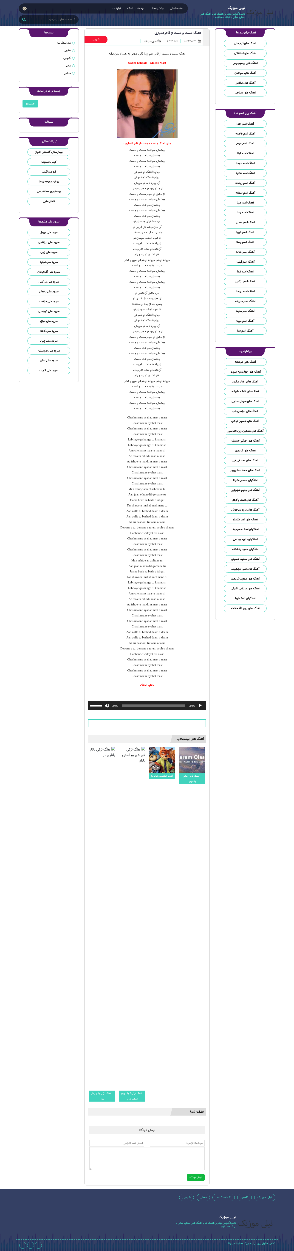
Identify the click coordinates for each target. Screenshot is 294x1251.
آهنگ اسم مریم (245, 143)
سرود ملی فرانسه (49, 301)
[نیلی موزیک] (260, 13)
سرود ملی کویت (49, 370)
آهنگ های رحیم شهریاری (245, 490)
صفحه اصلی (176, 8)
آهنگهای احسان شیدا (245, 480)
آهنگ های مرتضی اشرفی (245, 588)
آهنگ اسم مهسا (245, 163)
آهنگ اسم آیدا (245, 271)
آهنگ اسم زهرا (245, 123)
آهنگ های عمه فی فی (245, 460)
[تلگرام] (30, 1245)
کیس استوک (49, 161)
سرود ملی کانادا (49, 331)
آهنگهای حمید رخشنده (245, 549)
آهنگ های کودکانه (245, 362)
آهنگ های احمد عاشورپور (245, 470)
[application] (147, 705)
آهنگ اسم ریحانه (245, 183)
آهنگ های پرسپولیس (245, 63)
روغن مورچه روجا (49, 181)
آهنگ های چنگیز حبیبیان (245, 440)
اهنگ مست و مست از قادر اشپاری (178, 33)
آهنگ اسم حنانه (245, 252)
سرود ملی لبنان (49, 360)
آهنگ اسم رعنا (245, 212)
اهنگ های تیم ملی (245, 43)
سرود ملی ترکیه (49, 262)
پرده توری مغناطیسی (49, 191)
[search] (24, 20)
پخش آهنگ (157, 8)
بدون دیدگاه (150, 41)
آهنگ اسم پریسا (245, 291)
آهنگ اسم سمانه (245, 192)
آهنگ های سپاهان (245, 73)
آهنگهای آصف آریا (245, 598)
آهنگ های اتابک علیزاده (245, 391)
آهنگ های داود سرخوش (245, 509)
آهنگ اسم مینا (245, 202)
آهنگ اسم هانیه (245, 173)
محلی (68, 65)
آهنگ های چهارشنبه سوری (245, 371)
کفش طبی (49, 201)
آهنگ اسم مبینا (245, 321)
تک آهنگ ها (64, 43)
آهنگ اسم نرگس (245, 281)
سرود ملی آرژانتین (48, 242)
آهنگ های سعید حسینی (245, 559)
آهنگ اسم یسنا (245, 242)
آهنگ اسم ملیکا (245, 311)
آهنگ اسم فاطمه (245, 133)
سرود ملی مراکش (49, 281)
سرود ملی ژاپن (48, 252)
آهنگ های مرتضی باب (245, 411)
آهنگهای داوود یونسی (245, 539)
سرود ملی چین (49, 340)
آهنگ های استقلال (245, 53)
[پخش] (200, 705)
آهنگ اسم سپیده (245, 301)
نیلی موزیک (264, 1197)
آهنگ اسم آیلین (245, 261)
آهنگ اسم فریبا (245, 232)
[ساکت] (107, 705)
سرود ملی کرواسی (48, 311)
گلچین (67, 58)
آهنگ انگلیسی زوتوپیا (162, 776)
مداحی (67, 73)
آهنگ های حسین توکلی (245, 421)
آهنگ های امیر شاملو (245, 519)
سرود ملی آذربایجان (48, 271)
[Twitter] (22, 1245)
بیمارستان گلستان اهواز (49, 152)
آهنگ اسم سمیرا (245, 222)
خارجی (96, 39)
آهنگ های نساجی (245, 92)
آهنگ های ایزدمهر (245, 450)
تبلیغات (117, 8)
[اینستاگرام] (38, 1245)
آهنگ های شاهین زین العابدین (245, 431)
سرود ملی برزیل (49, 232)
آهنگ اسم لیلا (245, 153)
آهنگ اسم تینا (245, 330)
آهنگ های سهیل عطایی (245, 401)
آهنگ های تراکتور (245, 82)
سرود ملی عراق (49, 321)
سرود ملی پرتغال (49, 291)
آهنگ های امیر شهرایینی (245, 568)
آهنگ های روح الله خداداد (245, 608)
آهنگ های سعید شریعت (245, 578)
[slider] (96, 705)
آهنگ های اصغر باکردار (245, 500)
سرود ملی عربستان (49, 350)
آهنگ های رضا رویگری (245, 381)
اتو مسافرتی (49, 171)
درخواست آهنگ (135, 8)
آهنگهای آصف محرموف (245, 529)
